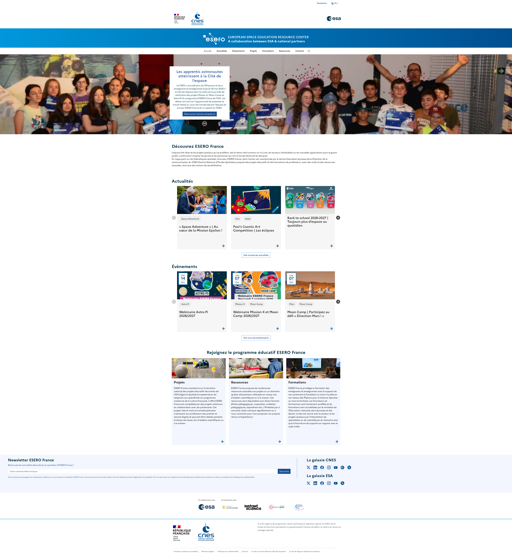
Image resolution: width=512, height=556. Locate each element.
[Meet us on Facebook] (323, 468)
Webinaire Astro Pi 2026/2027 (193, 314)
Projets (179, 382)
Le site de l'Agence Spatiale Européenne (304, 551)
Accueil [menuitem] (207, 50)
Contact (245, 551)
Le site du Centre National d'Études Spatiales (268, 551)
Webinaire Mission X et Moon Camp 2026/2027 (255, 314)
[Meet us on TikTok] (350, 468)
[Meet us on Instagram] (330, 468)
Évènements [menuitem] (238, 50)
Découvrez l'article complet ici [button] (199, 114)
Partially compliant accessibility (186, 551)
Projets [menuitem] (253, 50)
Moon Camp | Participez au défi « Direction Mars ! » (308, 314)
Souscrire (284, 471)
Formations (297, 382)
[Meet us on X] (310, 468)
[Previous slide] (174, 218)
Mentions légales (207, 551)
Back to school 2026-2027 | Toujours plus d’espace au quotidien (307, 222)
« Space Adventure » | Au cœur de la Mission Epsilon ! (200, 228)
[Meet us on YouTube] (337, 468)
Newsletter (322, 3)
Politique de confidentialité (227, 551)
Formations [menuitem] (268, 50)
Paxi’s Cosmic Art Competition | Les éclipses (253, 228)
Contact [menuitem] (299, 50)
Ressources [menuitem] (284, 50)
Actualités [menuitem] (222, 50)
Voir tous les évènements (256, 337)
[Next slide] (338, 218)
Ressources (239, 382)
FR (335, 3)
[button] (202, 218)
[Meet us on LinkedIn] (316, 468)
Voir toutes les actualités (256, 255)
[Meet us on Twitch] (344, 468)
